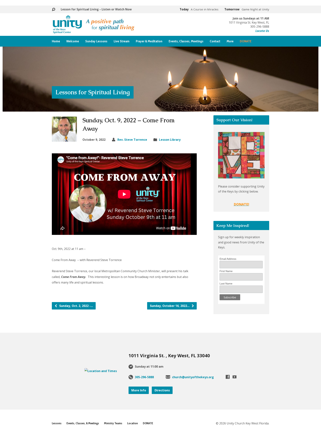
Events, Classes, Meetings (186, 41)
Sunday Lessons (96, 41)
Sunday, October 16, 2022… (170, 306)
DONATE (148, 423)
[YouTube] (234, 377)
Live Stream (121, 41)
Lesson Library (170, 140)
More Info (138, 390)
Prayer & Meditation (149, 41)
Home (56, 41)
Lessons (56, 423)
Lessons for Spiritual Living (93, 92)
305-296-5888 (144, 377)
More (230, 41)
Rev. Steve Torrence (132, 140)
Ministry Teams (113, 423)
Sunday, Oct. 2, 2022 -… (76, 306)
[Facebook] (228, 377)
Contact (215, 41)
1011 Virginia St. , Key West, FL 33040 (169, 355)
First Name (226, 271)
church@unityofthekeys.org (193, 377)
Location (132, 423)
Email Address (228, 258)
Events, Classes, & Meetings (83, 423)
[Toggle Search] (53, 9)
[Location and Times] (101, 371)
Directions (162, 390)
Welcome (72, 41)
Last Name (226, 283)
